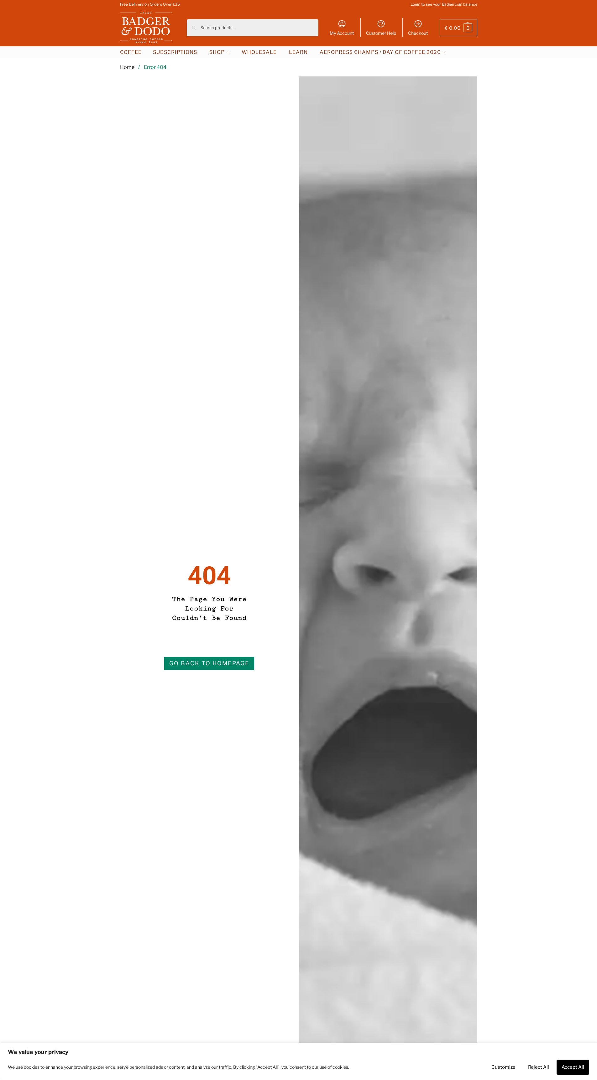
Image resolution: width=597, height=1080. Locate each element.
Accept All (573, 1067)
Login (415, 4)
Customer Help (381, 33)
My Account (342, 33)
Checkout (418, 33)
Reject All (538, 1067)
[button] (458, 27)
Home (127, 67)
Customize (503, 1067)
